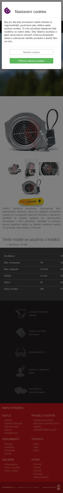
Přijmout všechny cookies (31, 60)
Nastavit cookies (31, 52)
